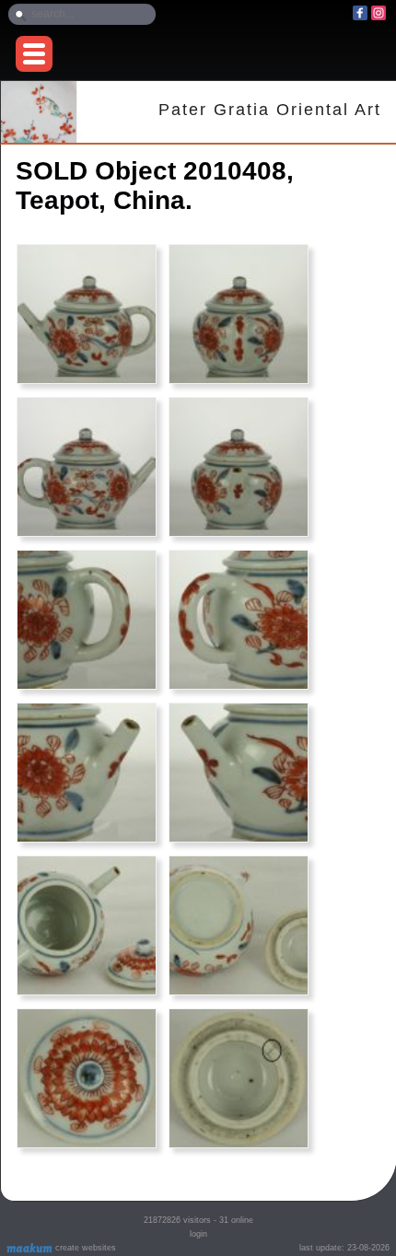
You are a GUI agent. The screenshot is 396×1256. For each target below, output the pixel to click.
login (198, 1234)
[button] (34, 54)
